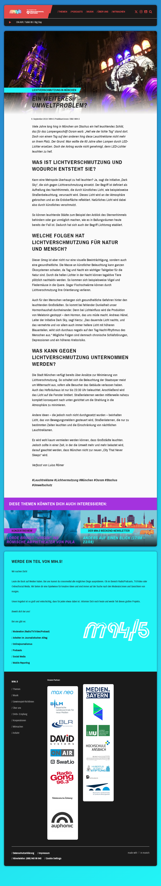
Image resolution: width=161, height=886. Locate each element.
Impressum (44, 853)
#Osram (99, 480)
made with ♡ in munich (138, 852)
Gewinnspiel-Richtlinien (23, 701)
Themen (62, 11)
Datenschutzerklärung (23, 853)
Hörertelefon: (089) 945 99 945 (27, 858)
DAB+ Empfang (20, 714)
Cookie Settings (53, 858)
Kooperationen (19, 720)
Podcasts (77, 11)
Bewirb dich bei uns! (21, 611)
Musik (90, 11)
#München (86, 480)
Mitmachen (119, 11)
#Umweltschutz (42, 485)
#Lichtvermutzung (66, 480)
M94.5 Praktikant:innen (59, 119)
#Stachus (111, 480)
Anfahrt (16, 733)
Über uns (103, 11)
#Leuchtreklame (42, 480)
